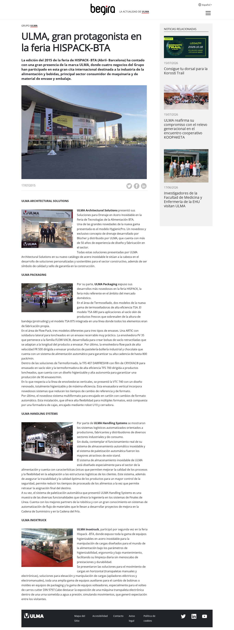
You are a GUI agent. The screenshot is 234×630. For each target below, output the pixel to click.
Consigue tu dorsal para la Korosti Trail (186, 71)
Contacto (118, 616)
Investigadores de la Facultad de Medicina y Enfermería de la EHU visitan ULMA (183, 199)
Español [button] (206, 5)
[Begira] (104, 9)
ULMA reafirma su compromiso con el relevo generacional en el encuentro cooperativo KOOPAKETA (185, 128)
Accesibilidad (100, 616)
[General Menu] (208, 13)
